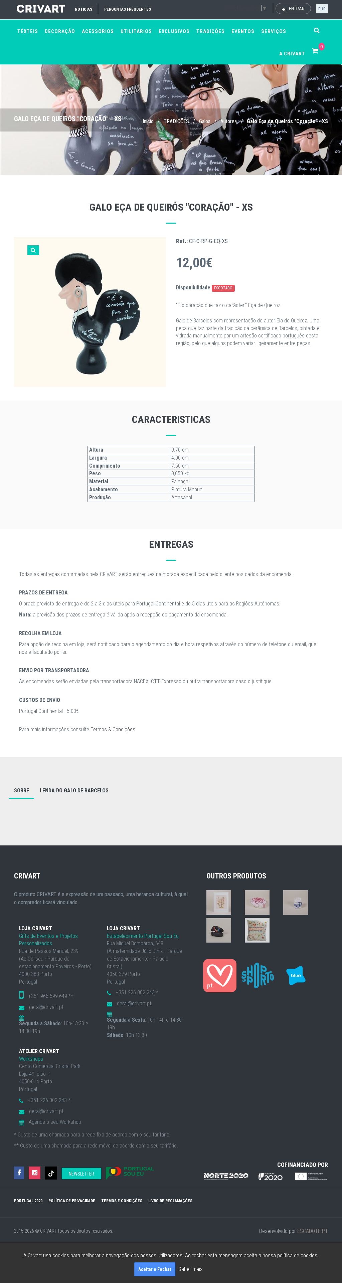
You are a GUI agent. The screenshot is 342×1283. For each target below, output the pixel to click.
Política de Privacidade (71, 1201)
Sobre (21, 790)
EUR (322, 9)
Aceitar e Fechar (154, 1269)
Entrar (296, 8)
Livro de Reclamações (170, 1201)
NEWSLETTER (81, 1174)
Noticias (83, 9)
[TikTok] (51, 1173)
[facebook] (19, 1173)
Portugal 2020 (28, 1201)
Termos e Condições (121, 1201)
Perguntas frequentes (127, 9)
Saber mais (190, 1269)
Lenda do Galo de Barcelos (74, 790)
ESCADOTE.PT (312, 1231)
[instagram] (34, 1173)
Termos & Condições (113, 729)
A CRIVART (292, 54)
